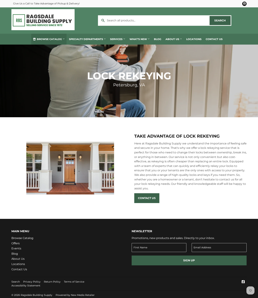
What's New (139, 39)
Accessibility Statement (25, 285)
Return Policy (52, 281)
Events (16, 248)
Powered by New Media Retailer (75, 295)
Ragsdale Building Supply (36, 295)
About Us (173, 39)
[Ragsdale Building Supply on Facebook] (243, 282)
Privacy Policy (32, 281)
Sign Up (189, 260)
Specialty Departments (86, 39)
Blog (157, 39)
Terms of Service (74, 281)
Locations (193, 39)
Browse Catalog (49, 39)
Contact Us (214, 39)
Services (116, 39)
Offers (15, 243)
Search (222, 20)
